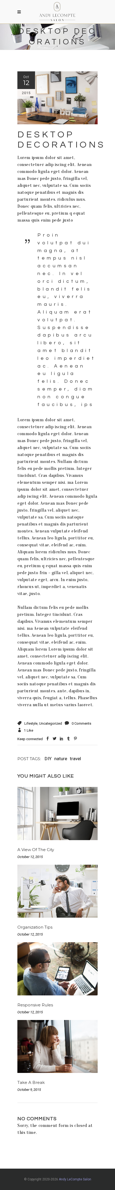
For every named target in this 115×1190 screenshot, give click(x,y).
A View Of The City (35, 849)
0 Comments (81, 723)
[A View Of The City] (57, 813)
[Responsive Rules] (57, 968)
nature (60, 758)
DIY (48, 758)
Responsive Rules (35, 1004)
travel (75, 758)
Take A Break (31, 1082)
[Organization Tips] (57, 891)
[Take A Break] (57, 1046)
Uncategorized (50, 723)
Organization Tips (34, 927)
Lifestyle (30, 723)
